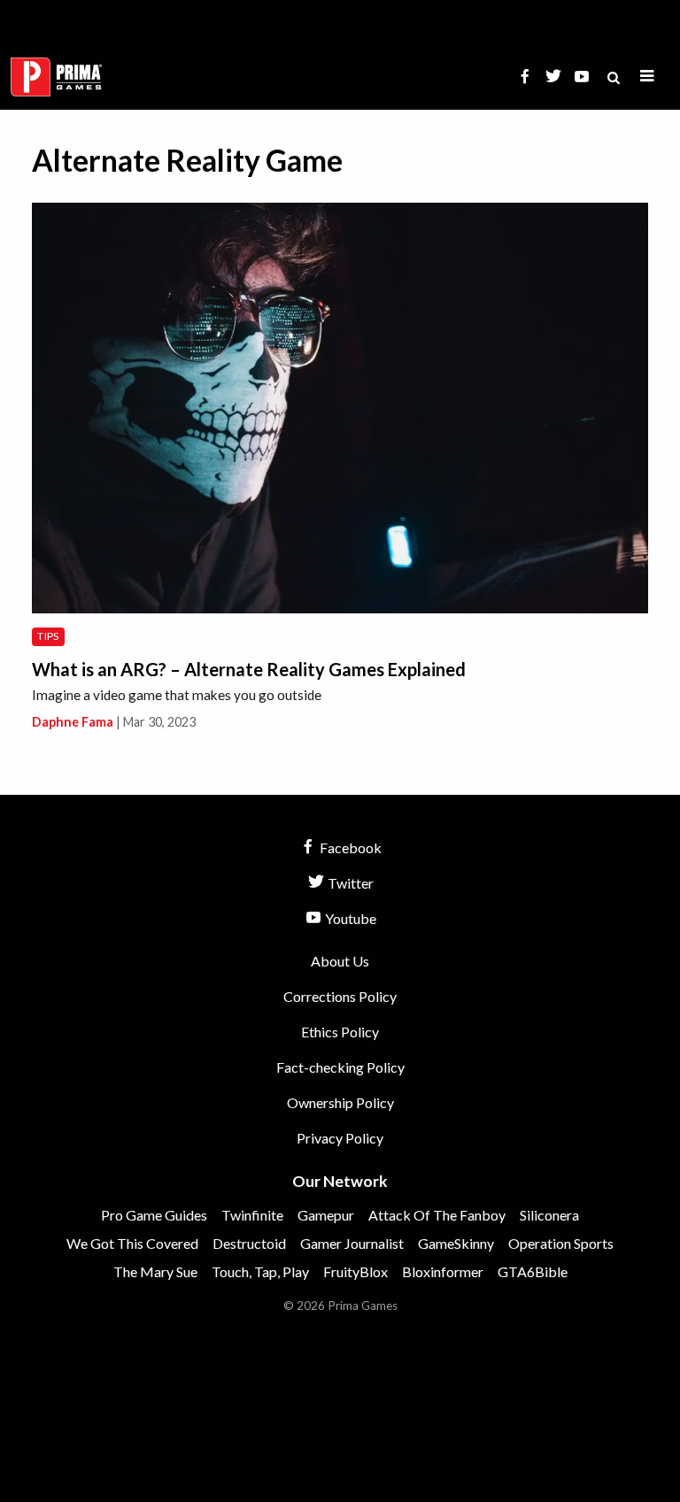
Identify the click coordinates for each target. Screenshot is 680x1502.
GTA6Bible (533, 1271)
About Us (340, 960)
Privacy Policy (340, 1137)
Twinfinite (252, 1214)
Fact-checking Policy (340, 1067)
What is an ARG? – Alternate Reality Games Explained (249, 669)
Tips (47, 636)
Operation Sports (561, 1243)
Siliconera (549, 1214)
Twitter (349, 882)
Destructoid (249, 1243)
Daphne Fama (72, 721)
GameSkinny (456, 1243)
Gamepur (326, 1214)
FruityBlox (355, 1271)
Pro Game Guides (154, 1214)
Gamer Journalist (352, 1243)
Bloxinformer (442, 1271)
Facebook (349, 847)
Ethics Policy (340, 1031)
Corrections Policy (340, 996)
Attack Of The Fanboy (437, 1214)
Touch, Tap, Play (260, 1271)
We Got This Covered (132, 1243)
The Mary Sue (155, 1271)
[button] (647, 76)
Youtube (349, 918)
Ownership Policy (340, 1102)
